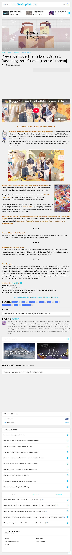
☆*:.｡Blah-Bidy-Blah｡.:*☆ (24, 4)
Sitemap (6, 544)
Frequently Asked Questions (11, 541)
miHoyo (16, 52)
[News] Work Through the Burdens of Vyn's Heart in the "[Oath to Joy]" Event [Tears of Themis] (38, 12)
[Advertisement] (16, 80)
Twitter (40, 297)
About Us (6, 538)
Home (3, 52)
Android (15, 283)
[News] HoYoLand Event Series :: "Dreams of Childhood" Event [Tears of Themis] (52, 354)
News (9, 52)
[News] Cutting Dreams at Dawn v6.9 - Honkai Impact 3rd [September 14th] (60, 12)
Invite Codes (39, 538)
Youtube (33, 297)
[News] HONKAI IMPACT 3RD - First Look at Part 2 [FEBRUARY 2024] (15, 13)
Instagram (47, 297)
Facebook (55, 297)
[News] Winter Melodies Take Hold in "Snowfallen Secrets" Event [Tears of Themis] (17, 353)
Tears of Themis (26, 52)
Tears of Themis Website (21, 297)
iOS (21, 283)
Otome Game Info (40, 541)
